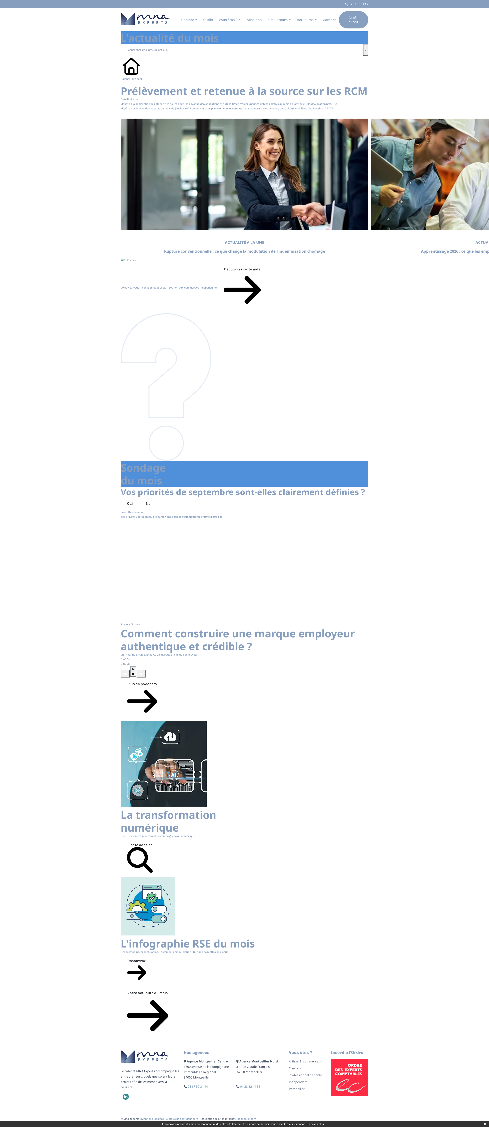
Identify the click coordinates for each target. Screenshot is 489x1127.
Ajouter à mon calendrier (147, 115)
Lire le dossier (139, 845)
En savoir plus (315, 1123)
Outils (208, 20)
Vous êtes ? (228, 20)
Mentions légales (152, 1119)
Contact (329, 20)
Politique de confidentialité (181, 1119)
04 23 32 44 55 (250, 1086)
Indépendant (298, 1082)
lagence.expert (246, 1119)
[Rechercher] (365, 50)
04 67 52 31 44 (198, 1086)
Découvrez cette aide (242, 269)
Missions (254, 20)
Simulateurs (277, 20)
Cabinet (187, 20)
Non (149, 503)
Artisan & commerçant (305, 1061)
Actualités (305, 20)
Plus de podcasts (142, 684)
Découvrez (136, 961)
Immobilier (297, 1089)
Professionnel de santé (305, 1075)
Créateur (295, 1068)
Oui (130, 503)
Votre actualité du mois (147, 993)
